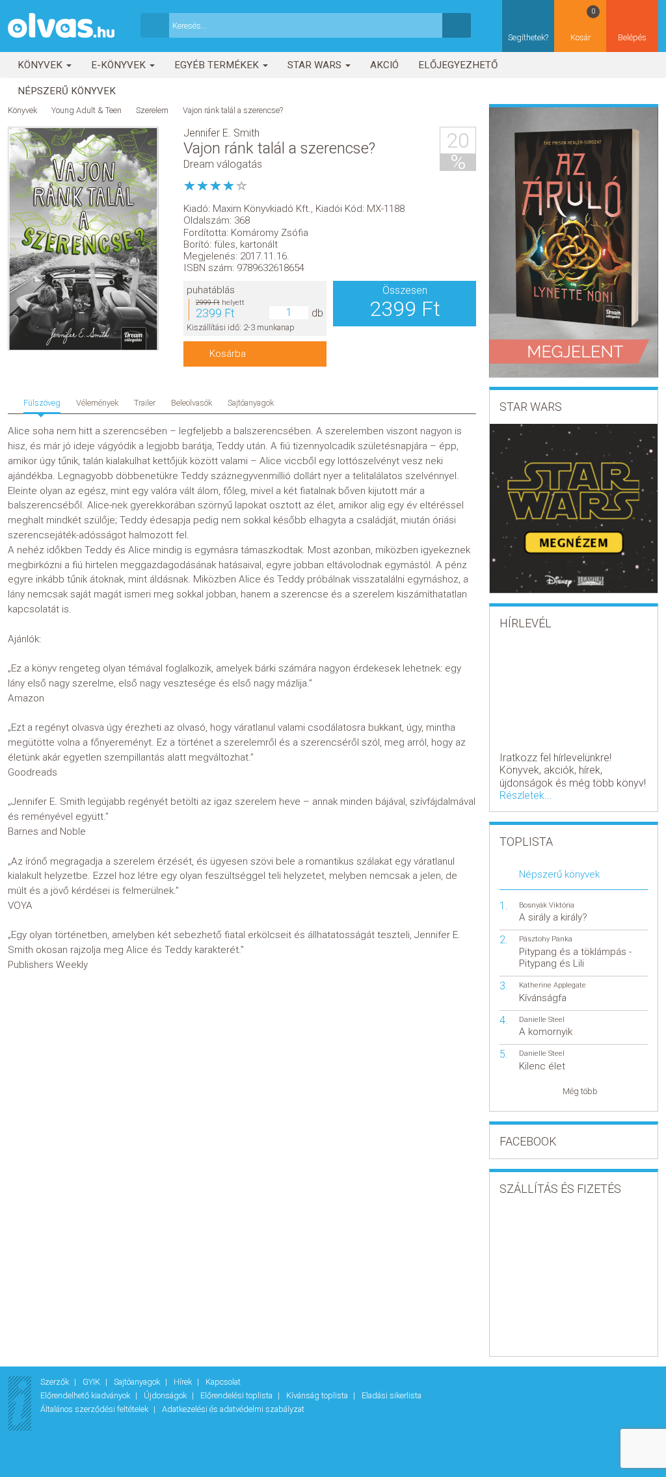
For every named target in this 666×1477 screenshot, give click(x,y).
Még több (580, 1091)
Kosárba (227, 353)
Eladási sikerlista (391, 1395)
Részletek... (526, 795)
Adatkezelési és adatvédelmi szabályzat (233, 1409)
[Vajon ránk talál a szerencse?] (83, 239)
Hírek (184, 1382)
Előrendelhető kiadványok (86, 1395)
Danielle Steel (542, 1019)
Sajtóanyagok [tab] (251, 403)
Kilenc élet (542, 1066)
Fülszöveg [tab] (41, 403)
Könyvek (41, 65)
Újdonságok (166, 1395)
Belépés (632, 37)
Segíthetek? (528, 37)
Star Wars (315, 65)
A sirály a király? (553, 917)
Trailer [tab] (144, 403)
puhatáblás (211, 290)
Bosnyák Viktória (546, 905)
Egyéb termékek (217, 65)
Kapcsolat (223, 1382)
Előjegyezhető (458, 65)
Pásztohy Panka (545, 939)
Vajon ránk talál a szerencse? (233, 110)
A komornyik (545, 1032)
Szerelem (152, 110)
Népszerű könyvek (67, 91)
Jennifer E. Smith (221, 133)
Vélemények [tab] (97, 403)
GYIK (92, 1382)
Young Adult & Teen (86, 110)
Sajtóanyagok (138, 1382)
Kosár (583, 24)
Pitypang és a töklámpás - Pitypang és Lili (575, 957)
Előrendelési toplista (237, 1395)
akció (384, 65)
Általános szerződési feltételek (95, 1409)
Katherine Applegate (552, 985)
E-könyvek (119, 65)
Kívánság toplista (318, 1395)
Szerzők (55, 1382)
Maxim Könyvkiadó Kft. (262, 209)
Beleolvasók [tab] (191, 403)
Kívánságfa (542, 998)
